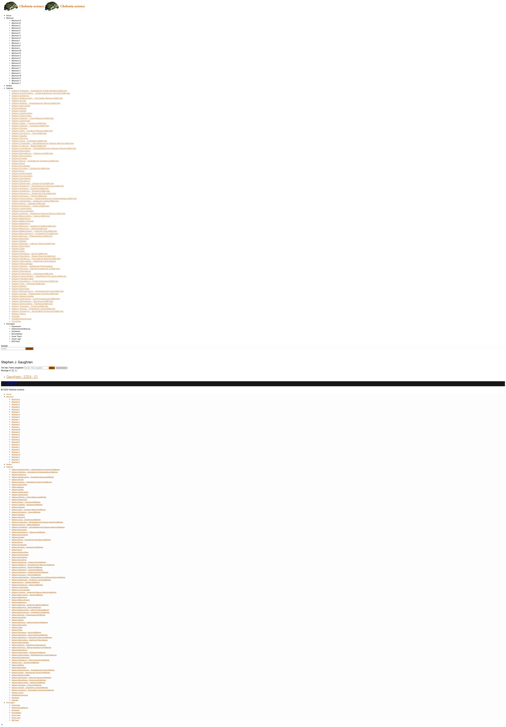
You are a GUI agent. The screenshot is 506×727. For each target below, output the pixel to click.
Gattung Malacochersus (23, 221)
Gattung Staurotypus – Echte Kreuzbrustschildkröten (36, 298)
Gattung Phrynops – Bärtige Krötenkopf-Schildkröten (36, 268)
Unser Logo (16, 339)
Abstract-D (16, 28)
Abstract (10, 18)
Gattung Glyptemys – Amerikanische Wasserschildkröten (38, 186)
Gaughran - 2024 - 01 (22, 377)
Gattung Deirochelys (21, 151)
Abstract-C (16, 26)
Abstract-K (16, 46)
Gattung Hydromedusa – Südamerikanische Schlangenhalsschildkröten (44, 198)
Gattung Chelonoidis (21, 121)
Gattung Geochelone (21, 178)
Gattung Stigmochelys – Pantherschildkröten (32, 303)
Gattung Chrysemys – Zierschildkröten (29, 133)
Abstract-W (16, 76)
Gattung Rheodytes (20, 288)
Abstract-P (16, 58)
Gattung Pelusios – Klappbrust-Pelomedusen (32, 266)
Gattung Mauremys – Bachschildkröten (29, 228)
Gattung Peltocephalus (22, 263)
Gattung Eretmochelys (22, 173)
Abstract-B (16, 23)
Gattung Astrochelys (21, 105)
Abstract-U (16, 71)
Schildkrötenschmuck (21, 319)
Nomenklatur (17, 334)
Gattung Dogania (19, 158)
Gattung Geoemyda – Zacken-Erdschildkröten (33, 183)
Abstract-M (16, 51)
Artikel (9, 86)
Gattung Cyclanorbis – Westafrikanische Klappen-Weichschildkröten (43, 143)
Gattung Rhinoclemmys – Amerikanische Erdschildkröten (38, 291)
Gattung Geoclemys (21, 181)
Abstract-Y (16, 81)
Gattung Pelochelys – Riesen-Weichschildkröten (34, 256)
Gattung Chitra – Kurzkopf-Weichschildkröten (32, 131)
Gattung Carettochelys (22, 113)
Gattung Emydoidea (21, 166)
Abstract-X (16, 78)
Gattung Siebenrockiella (22, 296)
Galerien (9, 88)
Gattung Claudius (19, 136)
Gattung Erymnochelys (22, 176)
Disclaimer (16, 331)
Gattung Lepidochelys (22, 208)
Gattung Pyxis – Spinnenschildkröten (28, 283)
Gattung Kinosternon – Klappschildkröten (30, 206)
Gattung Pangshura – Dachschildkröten (29, 253)
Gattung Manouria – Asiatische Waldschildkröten (34, 226)
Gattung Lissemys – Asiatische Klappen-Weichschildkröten (38, 213)
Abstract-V (16, 73)
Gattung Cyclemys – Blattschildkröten (29, 146)
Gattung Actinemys (20, 95)
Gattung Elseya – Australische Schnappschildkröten (35, 161)
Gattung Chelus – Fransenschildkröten (29, 123)
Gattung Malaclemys (21, 218)
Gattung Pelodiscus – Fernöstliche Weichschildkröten (36, 258)
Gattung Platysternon (21, 271)
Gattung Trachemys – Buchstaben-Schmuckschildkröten (38, 311)
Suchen (4, 346)
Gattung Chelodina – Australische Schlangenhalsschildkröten (39, 90)
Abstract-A (16, 21)
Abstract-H (16, 38)
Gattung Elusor (18, 163)
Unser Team (17, 336)
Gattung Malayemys (21, 223)
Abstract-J (16, 43)
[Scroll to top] (2, 724)
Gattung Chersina (19, 128)
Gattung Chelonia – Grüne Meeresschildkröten (33, 118)
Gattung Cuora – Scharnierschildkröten (29, 141)
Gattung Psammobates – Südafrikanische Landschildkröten (39, 276)
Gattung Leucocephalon (23, 211)
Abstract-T (16, 68)
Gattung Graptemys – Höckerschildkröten (31, 191)
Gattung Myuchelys (20, 238)
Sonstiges (16, 321)
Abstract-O (16, 56)
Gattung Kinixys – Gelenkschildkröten (29, 203)
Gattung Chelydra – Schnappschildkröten (30, 126)
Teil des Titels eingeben (12, 367)
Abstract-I (16, 41)
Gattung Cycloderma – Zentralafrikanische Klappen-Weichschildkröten (44, 148)
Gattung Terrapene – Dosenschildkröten (30, 306)
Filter (52, 368)
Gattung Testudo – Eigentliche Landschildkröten (33, 309)
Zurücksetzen (61, 368)
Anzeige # (6, 370)
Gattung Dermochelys (22, 156)
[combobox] (13, 348)
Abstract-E (16, 31)
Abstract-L (16, 48)
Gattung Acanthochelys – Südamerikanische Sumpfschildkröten (41, 93)
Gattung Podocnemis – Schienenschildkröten (32, 273)
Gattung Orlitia (18, 248)
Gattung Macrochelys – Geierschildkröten (31, 216)
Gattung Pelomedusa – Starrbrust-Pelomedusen (34, 261)
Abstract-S (16, 66)
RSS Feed (16, 341)
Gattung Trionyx (19, 314)
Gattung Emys (18, 171)
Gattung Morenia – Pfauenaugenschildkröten (32, 236)
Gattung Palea (18, 251)
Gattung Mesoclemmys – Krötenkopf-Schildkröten (35, 233)
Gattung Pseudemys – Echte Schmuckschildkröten (35, 281)
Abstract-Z (16, 83)
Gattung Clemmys (20, 138)
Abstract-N (16, 53)
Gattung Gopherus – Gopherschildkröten (30, 188)
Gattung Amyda (19, 100)
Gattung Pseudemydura (22, 278)
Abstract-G (16, 36)
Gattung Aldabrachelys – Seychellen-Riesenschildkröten (37, 98)
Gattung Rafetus (19, 286)
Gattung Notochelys (21, 246)
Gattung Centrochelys (21, 116)
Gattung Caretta (19, 110)
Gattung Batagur (19, 108)
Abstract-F (16, 33)
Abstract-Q (16, 61)
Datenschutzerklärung (21, 329)
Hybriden (16, 316)
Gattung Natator (19, 241)
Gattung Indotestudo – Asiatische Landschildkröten (35, 201)
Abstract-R (16, 63)
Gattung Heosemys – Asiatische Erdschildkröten (34, 193)
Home (8, 16)
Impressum (16, 326)
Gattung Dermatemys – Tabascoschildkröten (32, 153)
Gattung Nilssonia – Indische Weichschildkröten (33, 243)
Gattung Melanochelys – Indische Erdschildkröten (34, 231)
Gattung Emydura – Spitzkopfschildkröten (31, 168)
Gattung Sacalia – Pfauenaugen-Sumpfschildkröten (35, 293)
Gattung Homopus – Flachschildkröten (29, 196)
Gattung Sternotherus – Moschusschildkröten (32, 301)
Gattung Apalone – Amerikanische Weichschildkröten (36, 103)
